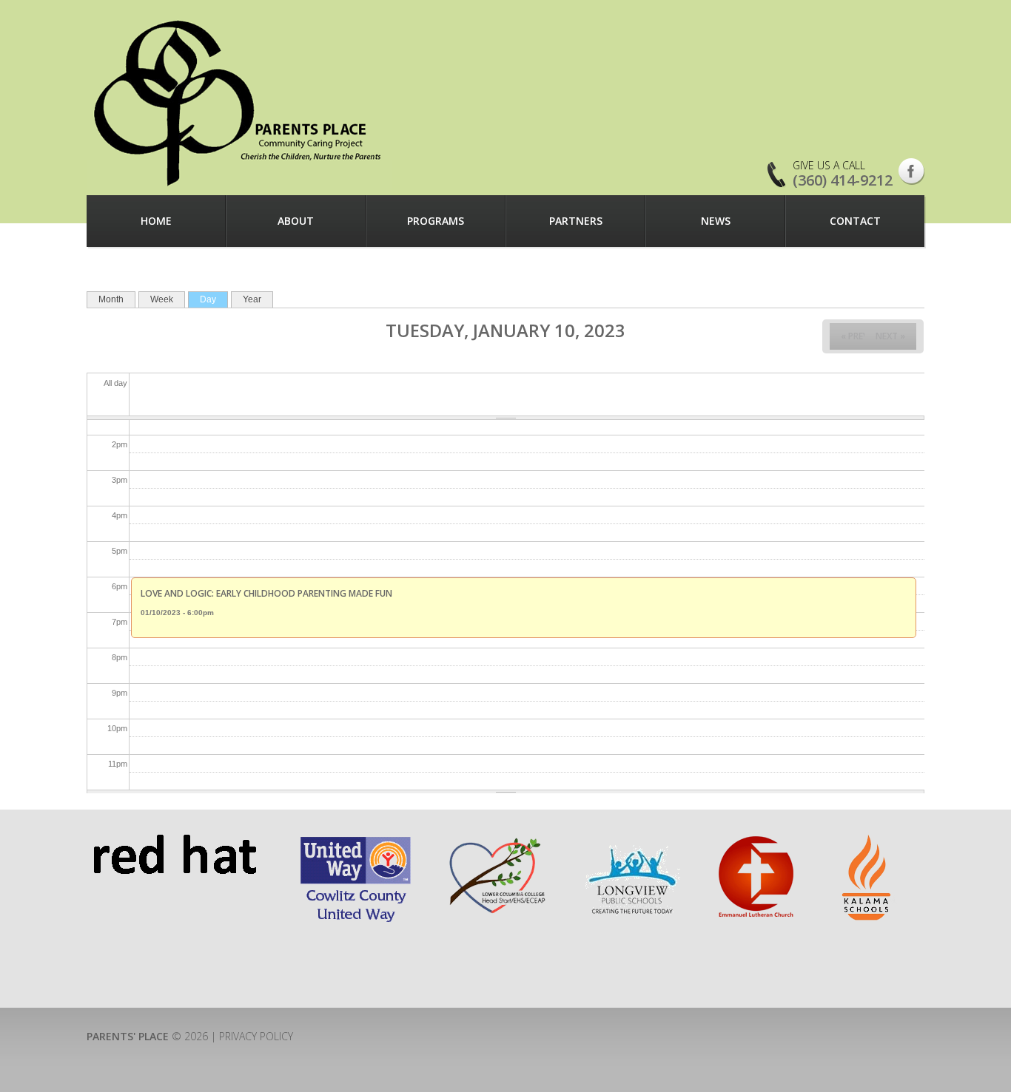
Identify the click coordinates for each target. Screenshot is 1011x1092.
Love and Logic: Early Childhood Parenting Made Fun (266, 593)
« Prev (854, 336)
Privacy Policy (256, 1036)
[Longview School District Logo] (632, 841)
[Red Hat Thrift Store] (174, 841)
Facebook (911, 171)
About (296, 221)
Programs (435, 221)
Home (156, 221)
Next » (890, 336)
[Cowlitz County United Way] (356, 841)
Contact (855, 221)
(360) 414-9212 (843, 180)
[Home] (239, 102)
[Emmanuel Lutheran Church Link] (755, 841)
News (715, 221)
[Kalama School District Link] (867, 841)
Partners (575, 221)
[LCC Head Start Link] (496, 841)
